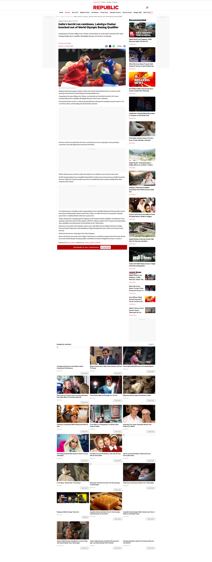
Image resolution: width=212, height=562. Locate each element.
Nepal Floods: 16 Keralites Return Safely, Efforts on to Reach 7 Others (141, 164)
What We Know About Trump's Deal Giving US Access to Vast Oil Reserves (141, 65)
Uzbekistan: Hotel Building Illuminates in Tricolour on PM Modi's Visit (142, 114)
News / (58, 16)
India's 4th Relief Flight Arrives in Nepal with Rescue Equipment (142, 265)
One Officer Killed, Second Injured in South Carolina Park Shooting (141, 90)
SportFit (60, 46)
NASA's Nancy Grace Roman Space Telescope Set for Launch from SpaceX (136, 311)
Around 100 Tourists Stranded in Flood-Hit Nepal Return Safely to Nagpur (142, 215)
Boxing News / (69, 16)
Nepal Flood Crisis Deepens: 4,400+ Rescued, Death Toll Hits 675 (140, 40)
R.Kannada (114, 2)
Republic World (96, 2)
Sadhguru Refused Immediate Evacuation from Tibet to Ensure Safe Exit (141, 190)
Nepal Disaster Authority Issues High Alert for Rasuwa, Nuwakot (141, 240)
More (149, 12)
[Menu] (146, 7)
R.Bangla (109, 2)
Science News (133, 315)
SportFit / (62, 16)
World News (132, 44)
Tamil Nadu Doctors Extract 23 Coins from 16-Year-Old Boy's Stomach (141, 139)
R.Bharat (104, 2)
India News (132, 143)
